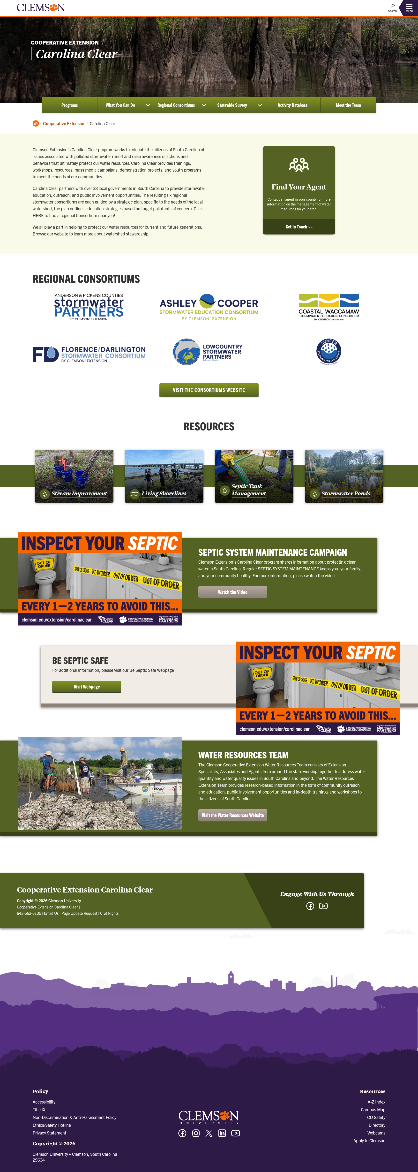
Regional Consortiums (176, 105)
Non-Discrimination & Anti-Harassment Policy (74, 1117)
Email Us (51, 913)
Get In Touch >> (299, 226)
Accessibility (44, 1101)
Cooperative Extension (64, 123)
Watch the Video (232, 592)
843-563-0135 (29, 913)
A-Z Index (376, 1101)
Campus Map (373, 1109)
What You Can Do (120, 105)
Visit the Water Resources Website (233, 815)
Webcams (376, 1132)
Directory (377, 1125)
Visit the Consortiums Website (209, 390)
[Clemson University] (41, 12)
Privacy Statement (49, 1132)
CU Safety (376, 1117)
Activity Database (292, 105)
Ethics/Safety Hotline (52, 1125)
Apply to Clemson (369, 1140)
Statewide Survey (232, 105)
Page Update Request (79, 913)
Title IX (39, 1109)
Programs (69, 105)
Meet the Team (348, 105)
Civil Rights (109, 913)
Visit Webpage (87, 686)
